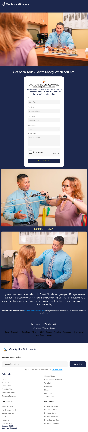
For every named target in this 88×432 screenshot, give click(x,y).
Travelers (57, 332)
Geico (7, 332)
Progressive (15, 332)
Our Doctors (49, 401)
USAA (42, 332)
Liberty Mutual (78, 332)
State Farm (26, 332)
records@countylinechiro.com (34, 310)
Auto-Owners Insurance (44, 335)
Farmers (49, 332)
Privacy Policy (57, 370)
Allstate (34, 332)
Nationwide (67, 332)
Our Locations (7, 401)
